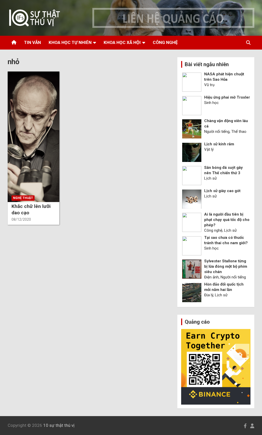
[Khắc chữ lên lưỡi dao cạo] (33, 137)
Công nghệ (165, 42)
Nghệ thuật (23, 198)
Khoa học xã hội (122, 42)
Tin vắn (32, 42)
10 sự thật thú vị (58, 425)
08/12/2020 (21, 219)
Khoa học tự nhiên (70, 42)
